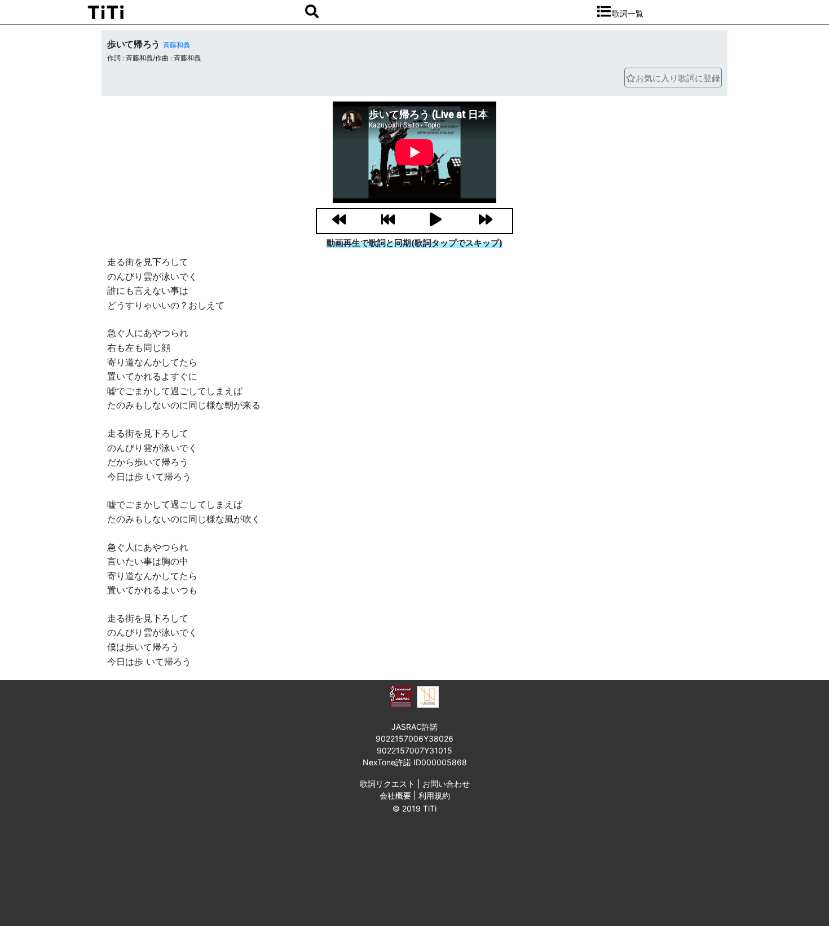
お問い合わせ (446, 783)
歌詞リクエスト (387, 783)
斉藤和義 (176, 45)
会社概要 (395, 795)
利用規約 (434, 795)
